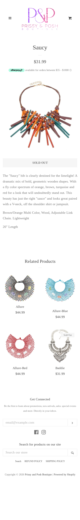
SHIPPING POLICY (55, 461)
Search (18, 461)
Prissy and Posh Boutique (38, 474)
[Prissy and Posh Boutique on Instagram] (43, 433)
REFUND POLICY (33, 461)
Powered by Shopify (64, 474)
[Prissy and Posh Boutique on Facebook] (36, 433)
